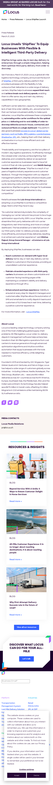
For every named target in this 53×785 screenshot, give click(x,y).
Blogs (4, 751)
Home (4, 20)
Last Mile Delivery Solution (13, 709)
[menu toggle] (48, 12)
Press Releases (16, 20)
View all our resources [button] (26, 627)
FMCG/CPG (33, 706)
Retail (30, 703)
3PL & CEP (32, 709)
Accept (16, 775)
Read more (15, 501)
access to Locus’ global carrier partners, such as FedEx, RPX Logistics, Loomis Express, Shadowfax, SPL (26, 134)
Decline (36, 775)
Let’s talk (26, 659)
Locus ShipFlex (32, 312)
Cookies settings (26, 769)
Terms (26, 783)
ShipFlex (7, 81)
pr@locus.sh (7, 428)
